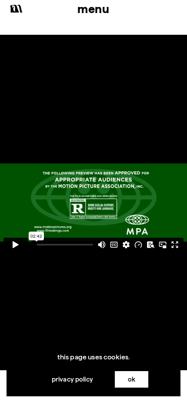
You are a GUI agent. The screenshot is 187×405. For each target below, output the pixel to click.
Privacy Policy (72, 379)
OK (131, 379)
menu (93, 8)
